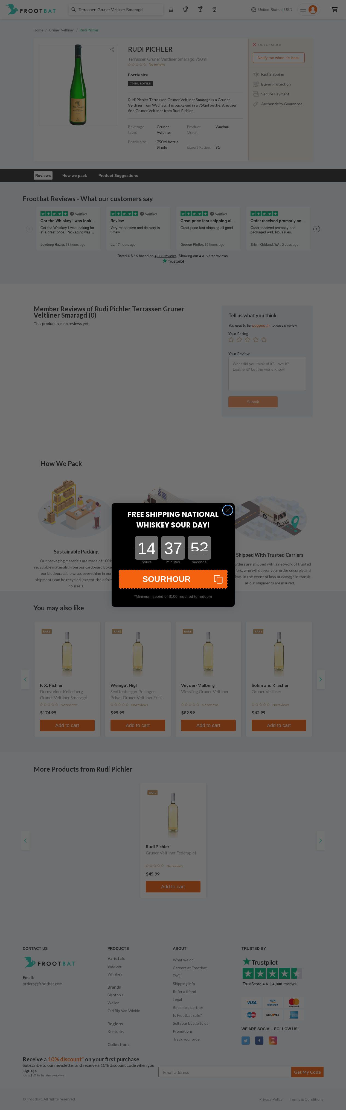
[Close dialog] (227, 510)
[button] (173, 579)
